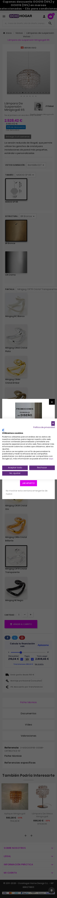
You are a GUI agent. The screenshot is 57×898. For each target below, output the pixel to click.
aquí (51, 458)
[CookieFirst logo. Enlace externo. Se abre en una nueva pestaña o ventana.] (3, 430)
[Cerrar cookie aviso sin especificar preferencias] (53, 423)
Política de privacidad (44, 427)
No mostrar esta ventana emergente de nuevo (27, 492)
